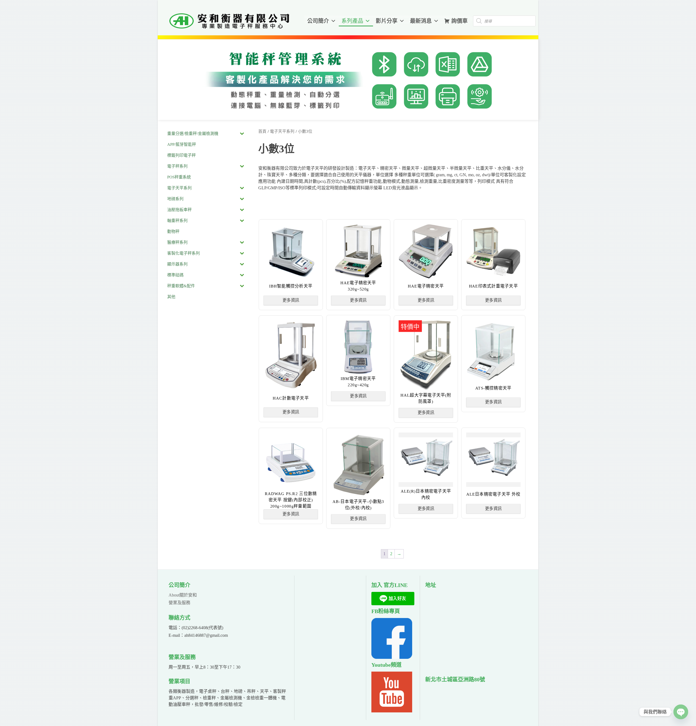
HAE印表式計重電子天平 (493, 285)
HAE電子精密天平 (426, 285)
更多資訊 (290, 300)
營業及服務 (179, 602)
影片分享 (386, 21)
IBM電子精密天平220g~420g (358, 381)
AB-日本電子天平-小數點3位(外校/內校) (358, 504)
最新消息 (421, 21)
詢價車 (459, 21)
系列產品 (352, 21)
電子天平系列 (282, 131)
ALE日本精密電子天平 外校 (493, 494)
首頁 (262, 131)
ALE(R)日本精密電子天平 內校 (426, 494)
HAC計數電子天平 (291, 398)
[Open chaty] (680, 712)
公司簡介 (318, 21)
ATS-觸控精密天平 (494, 387)
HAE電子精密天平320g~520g (359, 285)
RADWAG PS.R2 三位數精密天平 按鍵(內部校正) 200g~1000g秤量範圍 (291, 499)
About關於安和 (183, 595)
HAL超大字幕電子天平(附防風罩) (426, 398)
